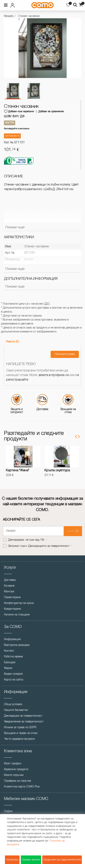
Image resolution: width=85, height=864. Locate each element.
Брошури (9, 662)
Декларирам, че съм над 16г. (26, 540)
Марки (8, 668)
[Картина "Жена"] (23, 456)
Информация (12, 639)
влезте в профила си (54, 375)
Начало (8, 16)
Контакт (9, 651)
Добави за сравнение (51, 111)
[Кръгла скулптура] (61, 456)
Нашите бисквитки (16, 710)
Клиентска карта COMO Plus (22, 786)
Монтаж (9, 591)
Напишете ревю (65, 354)
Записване (12, 136)
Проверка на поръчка (17, 781)
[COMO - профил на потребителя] (15, 4)
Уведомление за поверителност (24, 721)
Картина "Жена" (17, 470)
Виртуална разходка (16, 645)
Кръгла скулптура (57, 470)
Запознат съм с (39, 546)
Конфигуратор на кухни (19, 603)
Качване (9, 586)
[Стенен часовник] (13, 91)
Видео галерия (13, 674)
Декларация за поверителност (23, 716)
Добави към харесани (21, 111)
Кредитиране (12, 609)
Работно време (13, 656)
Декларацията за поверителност (49, 546)
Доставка (10, 580)
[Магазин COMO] (42, 5)
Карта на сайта (13, 679)
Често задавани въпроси (19, 739)
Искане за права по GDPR (20, 727)
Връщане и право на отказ (20, 733)
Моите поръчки (14, 775)
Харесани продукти (16, 769)
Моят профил (12, 763)
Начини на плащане (16, 614)
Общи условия (13, 704)
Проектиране (12, 597)
